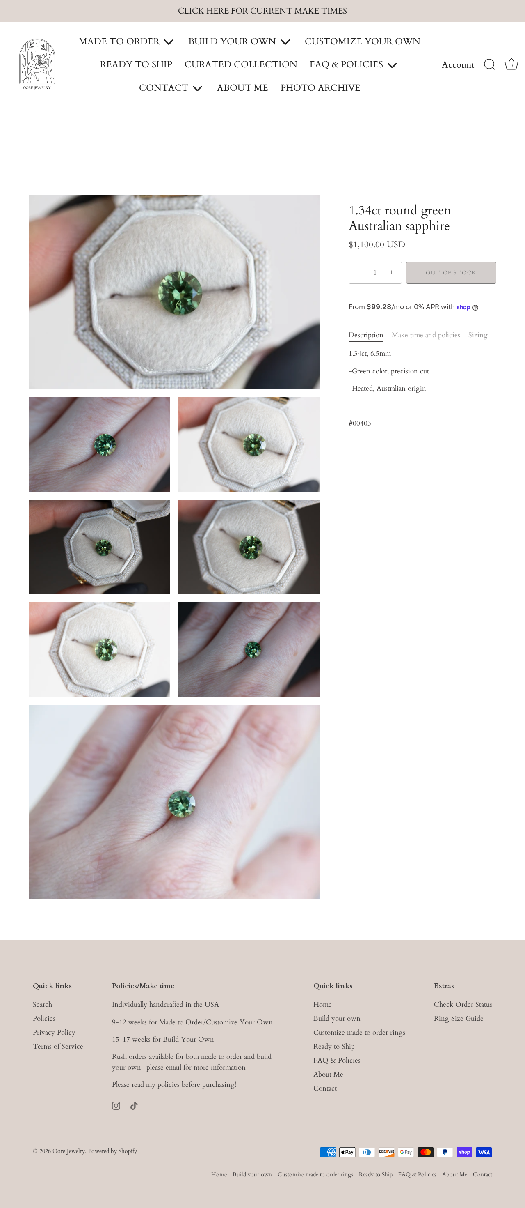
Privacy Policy (54, 1032)
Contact (325, 1088)
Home (322, 1004)
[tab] (370, 335)
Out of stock (451, 272)
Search (42, 1004)
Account (458, 65)
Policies (44, 1018)
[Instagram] (116, 1105)
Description (366, 335)
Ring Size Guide (459, 1018)
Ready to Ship (334, 1046)
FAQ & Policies (337, 1060)
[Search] (490, 65)
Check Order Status (463, 1004)
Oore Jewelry (68, 1151)
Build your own (337, 1018)
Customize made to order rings (359, 1032)
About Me (328, 1074)
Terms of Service (58, 1046)
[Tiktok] (134, 1105)
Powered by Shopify (112, 1151)
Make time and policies (426, 335)
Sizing (478, 335)
